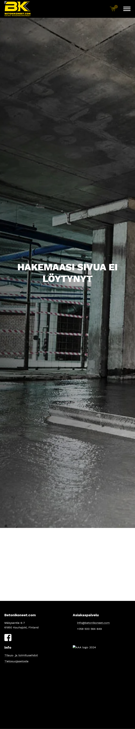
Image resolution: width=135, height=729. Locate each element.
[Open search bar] (101, 8)
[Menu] (127, 9)
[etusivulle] (17, 9)
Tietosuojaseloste (16, 661)
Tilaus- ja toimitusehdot (21, 655)
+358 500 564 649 (89, 628)
